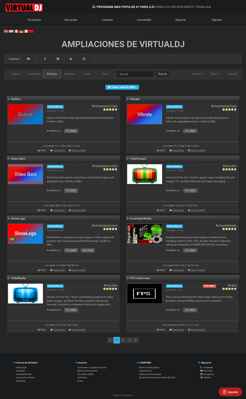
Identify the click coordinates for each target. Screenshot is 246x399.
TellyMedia (18, 278)
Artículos (82, 377)
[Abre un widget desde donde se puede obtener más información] (230, 392)
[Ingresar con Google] (84, 59)
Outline (16, 99)
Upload (233, 74)
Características (24, 374)
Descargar (71, 19)
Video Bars (18, 158)
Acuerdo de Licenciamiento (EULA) (157, 377)
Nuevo (16, 74)
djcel (234, 285)
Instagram (208, 374)
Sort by (196, 74)
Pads (87, 74)
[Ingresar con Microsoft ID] (58, 59)
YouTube (207, 370)
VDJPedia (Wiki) (85, 374)
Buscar (162, 74)
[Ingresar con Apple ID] (70, 59)
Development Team (106, 106)
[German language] (21, 31)
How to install (78, 150)
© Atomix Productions (123, 395)
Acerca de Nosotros (149, 367)
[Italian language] (26, 31)
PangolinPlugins (228, 225)
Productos (34, 19)
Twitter (206, 377)
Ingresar (217, 19)
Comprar (107, 19)
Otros (105, 74)
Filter (214, 74)
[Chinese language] (31, 31)
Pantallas (21, 381)
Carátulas (34, 74)
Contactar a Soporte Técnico (92, 367)
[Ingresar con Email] (28, 59)
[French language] (16, 31)
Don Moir (231, 165)
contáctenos (145, 370)
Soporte (180, 19)
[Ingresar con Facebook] (44, 59)
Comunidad (144, 19)
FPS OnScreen (140, 278)
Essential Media (140, 218)
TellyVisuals (138, 158)
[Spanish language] (11, 31)
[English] (6, 31)
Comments (59, 150)
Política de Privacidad (150, 374)
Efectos (52, 74)
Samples (69, 74)
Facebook (207, 367)
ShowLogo (18, 218)
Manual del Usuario (87, 370)
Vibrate (135, 99)
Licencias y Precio (25, 377)
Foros (80, 381)
